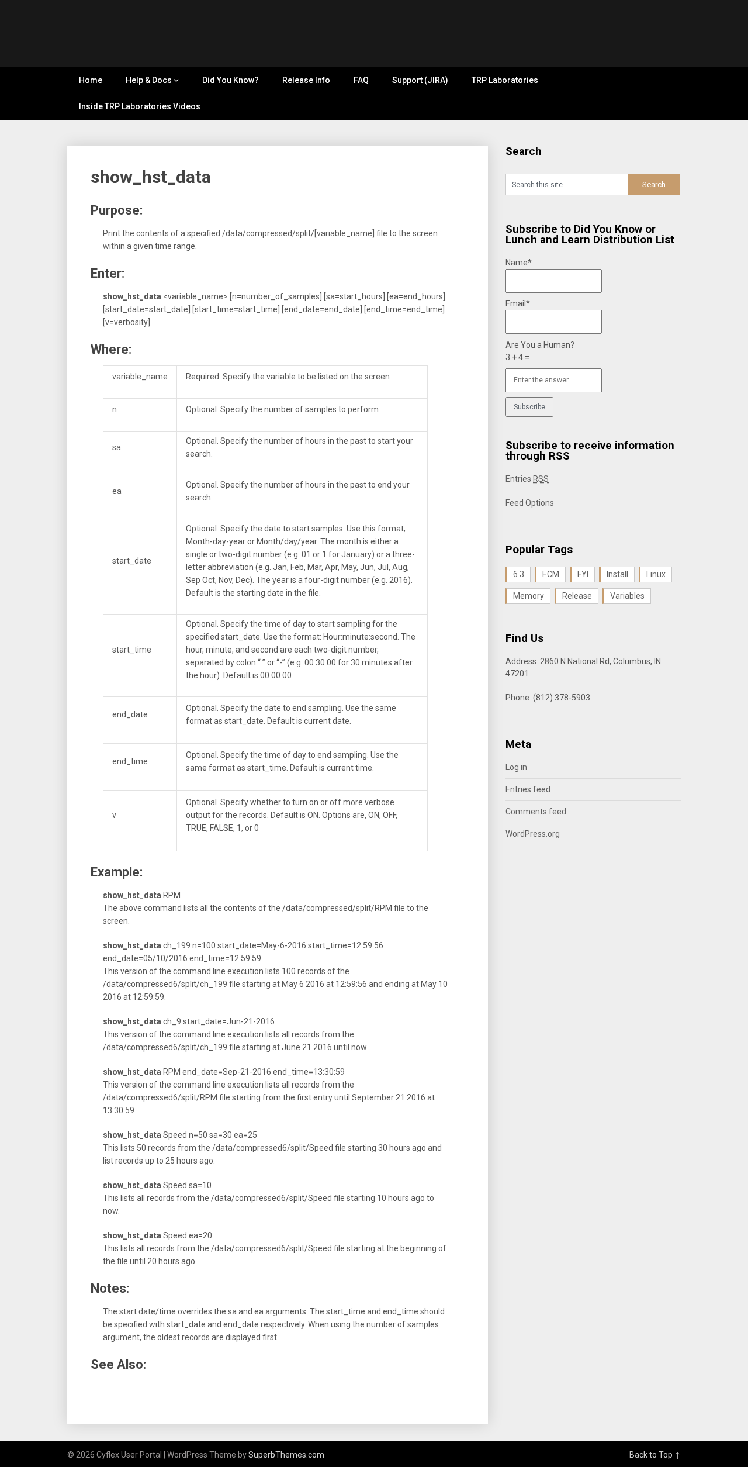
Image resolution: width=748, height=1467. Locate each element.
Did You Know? (230, 80)
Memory (528, 595)
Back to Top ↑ (655, 1454)
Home (90, 80)
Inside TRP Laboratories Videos (139, 106)
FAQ (361, 80)
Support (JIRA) (420, 80)
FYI (582, 574)
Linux (656, 574)
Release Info (306, 80)
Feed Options (529, 503)
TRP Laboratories (505, 80)
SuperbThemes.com (286, 1454)
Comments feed (535, 811)
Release (577, 595)
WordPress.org (532, 833)
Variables (627, 595)
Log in (516, 767)
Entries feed (527, 789)
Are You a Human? (539, 351)
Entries (527, 479)
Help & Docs (149, 80)
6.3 (518, 574)
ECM (550, 574)
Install (617, 574)
